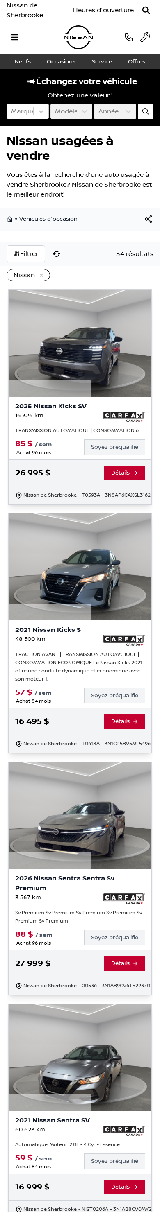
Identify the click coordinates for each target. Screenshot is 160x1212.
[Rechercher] (146, 10)
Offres (136, 62)
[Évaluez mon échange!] (145, 111)
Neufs (23, 62)
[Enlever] (40, 275)
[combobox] (12, 111)
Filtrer (29, 254)
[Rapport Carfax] (124, 417)
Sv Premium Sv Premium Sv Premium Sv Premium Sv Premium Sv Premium (78, 917)
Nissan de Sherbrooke (25, 10)
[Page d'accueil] (11, 219)
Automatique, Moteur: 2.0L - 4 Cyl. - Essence (67, 1145)
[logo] (78, 37)
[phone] (129, 37)
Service (102, 62)
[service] (145, 37)
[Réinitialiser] (56, 253)
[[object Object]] (148, 219)
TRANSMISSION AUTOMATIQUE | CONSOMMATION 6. (77, 430)
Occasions (61, 62)
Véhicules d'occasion (48, 219)
